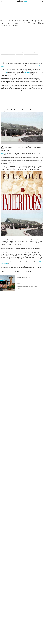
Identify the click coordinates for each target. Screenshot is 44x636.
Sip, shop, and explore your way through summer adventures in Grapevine (25, 278)
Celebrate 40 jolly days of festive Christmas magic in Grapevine (26, 282)
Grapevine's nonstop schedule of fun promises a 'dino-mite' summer (27, 287)
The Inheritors (3, 153)
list (7, 263)
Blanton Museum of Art (13, 71)
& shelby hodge (7, 25)
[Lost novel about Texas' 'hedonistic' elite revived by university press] (22, 128)
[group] (4, 57)
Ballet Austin (27, 72)
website (24, 271)
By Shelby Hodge (2, 25)
